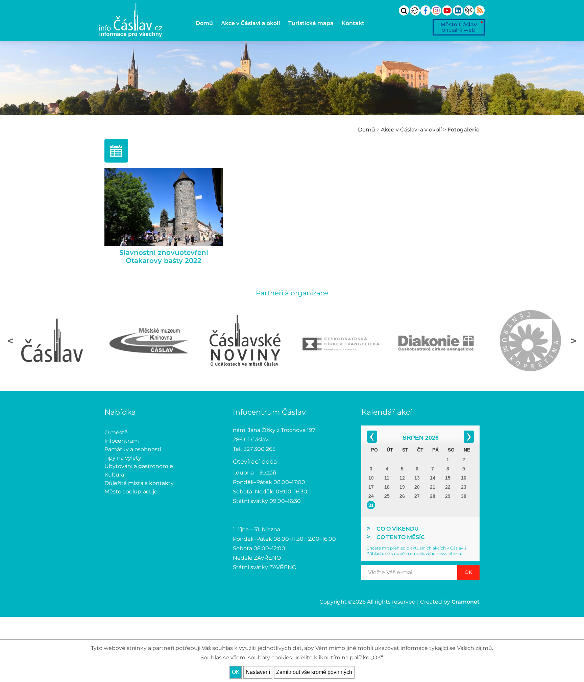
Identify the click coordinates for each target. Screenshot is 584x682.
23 (463, 487)
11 (386, 478)
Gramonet (466, 602)
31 (371, 505)
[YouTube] (447, 10)
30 (463, 496)
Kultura (114, 474)
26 (402, 496)
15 (448, 478)
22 (448, 487)
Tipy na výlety (122, 458)
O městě (116, 432)
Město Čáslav (458, 27)
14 (432, 478)
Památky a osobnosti (132, 449)
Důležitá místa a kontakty (139, 483)
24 (371, 496)
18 (387, 487)
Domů (204, 23)
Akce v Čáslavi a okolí (250, 23)
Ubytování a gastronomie (138, 466)
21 (432, 487)
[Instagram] (436, 10)
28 (432, 496)
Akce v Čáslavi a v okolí (411, 129)
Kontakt (353, 23)
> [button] (573, 340)
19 (402, 487)
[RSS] (479, 10)
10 (371, 478)
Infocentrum (121, 441)
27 (417, 496)
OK (468, 572)
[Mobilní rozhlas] (469, 10)
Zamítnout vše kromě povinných (314, 672)
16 (463, 478)
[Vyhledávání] (404, 10)
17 (371, 487)
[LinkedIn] (458, 10)
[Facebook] (425, 10)
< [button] (10, 340)
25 (387, 496)
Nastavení (258, 672)
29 (448, 496)
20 (417, 487)
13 (417, 478)
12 (402, 478)
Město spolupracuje (130, 491)
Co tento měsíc (400, 537)
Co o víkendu (397, 529)
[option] (53, 340)
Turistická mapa (311, 23)
